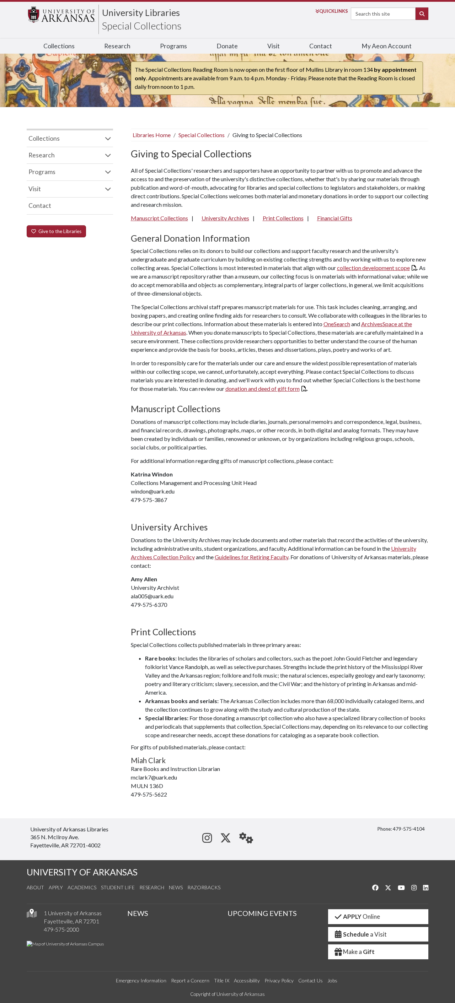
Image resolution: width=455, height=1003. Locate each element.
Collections (59, 46)
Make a (359, 951)
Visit (273, 46)
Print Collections (283, 218)
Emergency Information (141, 980)
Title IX (221, 980)
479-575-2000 (61, 929)
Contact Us (310, 980)
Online (361, 916)
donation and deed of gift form (262, 388)
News (176, 887)
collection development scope (373, 267)
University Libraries (141, 12)
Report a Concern (190, 980)
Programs (173, 46)
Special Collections (142, 26)
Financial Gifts (334, 218)
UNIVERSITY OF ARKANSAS (82, 872)
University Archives (225, 218)
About (35, 887)
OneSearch (336, 323)
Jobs (332, 980)
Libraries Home (152, 134)
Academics (82, 887)
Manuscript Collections (159, 218)
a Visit (365, 934)
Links (333, 11)
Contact (320, 46)
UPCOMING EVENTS (262, 913)
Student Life (118, 887)
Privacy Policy (279, 980)
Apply (56, 887)
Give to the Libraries (58, 231)
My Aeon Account (387, 46)
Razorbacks (203, 887)
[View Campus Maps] (32, 915)
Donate (227, 46)
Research (117, 46)
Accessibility (247, 980)
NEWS (137, 913)
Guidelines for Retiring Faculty (251, 557)
